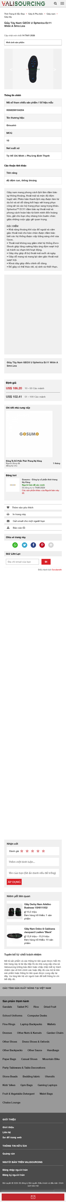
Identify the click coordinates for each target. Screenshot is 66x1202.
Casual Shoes (29, 1058)
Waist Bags (46, 1093)
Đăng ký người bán (14, 1174)
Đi (46, 561)
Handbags (53, 1050)
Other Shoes (10, 1041)
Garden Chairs (55, 1032)
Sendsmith (57, 569)
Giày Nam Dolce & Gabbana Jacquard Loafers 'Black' (39, 930)
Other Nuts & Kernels (29, 1032)
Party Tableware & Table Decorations (24, 1067)
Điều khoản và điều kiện (48, 1183)
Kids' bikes (9, 1085)
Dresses (7, 1032)
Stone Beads (10, 1076)
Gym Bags (26, 1085)
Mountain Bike (51, 1058)
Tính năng (11, 172)
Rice (36, 1006)
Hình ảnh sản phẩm (15, 42)
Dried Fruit (50, 1006)
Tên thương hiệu (15, 117)
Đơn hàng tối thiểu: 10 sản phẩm (38, 941)
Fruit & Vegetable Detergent (19, 1093)
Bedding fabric (31, 1076)
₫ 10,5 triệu (30, 911)
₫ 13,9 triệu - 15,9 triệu (36, 936)
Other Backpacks (13, 1050)
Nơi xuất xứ (12, 148)
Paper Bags (9, 1058)
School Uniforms (12, 1015)
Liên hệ (7, 1132)
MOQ (9, 132)
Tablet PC (22, 1006)
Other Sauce (35, 1050)
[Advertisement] (33, 313)
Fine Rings (9, 1024)
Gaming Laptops (47, 1085)
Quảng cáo (9, 1153)
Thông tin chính (12, 95)
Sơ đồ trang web (12, 1137)
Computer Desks (37, 1015)
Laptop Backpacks (31, 1024)
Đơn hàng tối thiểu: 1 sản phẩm (38, 917)
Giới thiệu (8, 1127)
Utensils (50, 1076)
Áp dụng (14, 881)
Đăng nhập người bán (15, 1169)
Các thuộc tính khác (15, 165)
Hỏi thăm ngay (33, 1197)
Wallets (51, 1024)
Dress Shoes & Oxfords (35, 1041)
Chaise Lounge (11, 1102)
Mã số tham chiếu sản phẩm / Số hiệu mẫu (29, 102)
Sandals (7, 1006)
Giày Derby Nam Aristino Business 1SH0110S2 (37, 906)
